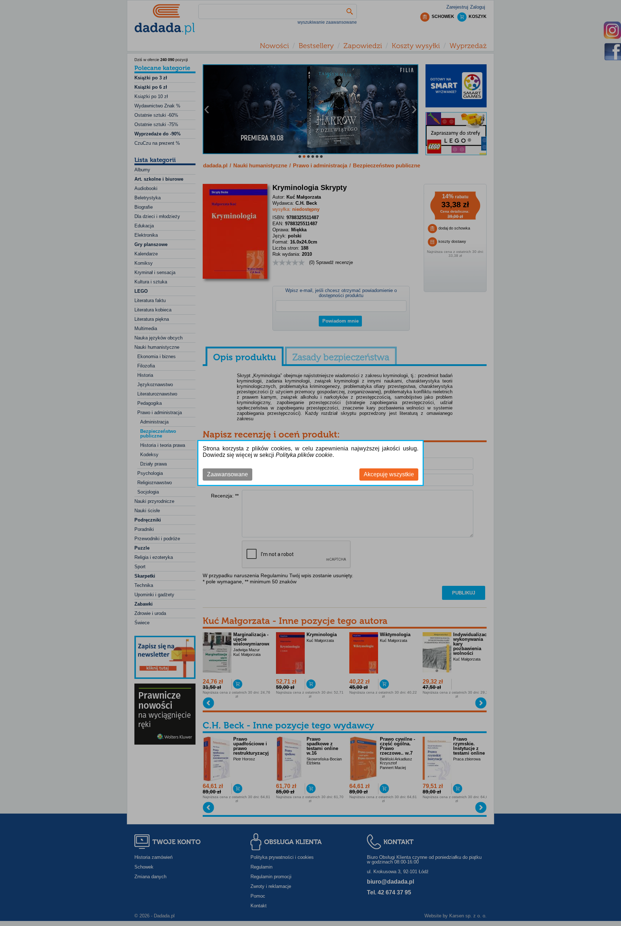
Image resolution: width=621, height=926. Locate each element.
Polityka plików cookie (304, 455)
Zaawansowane (227, 474)
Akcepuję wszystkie (389, 474)
